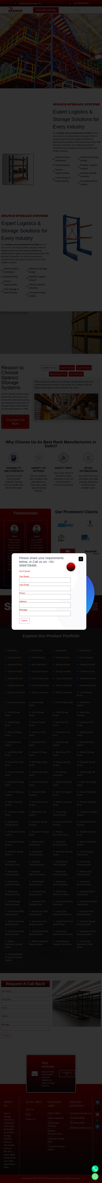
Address (22, 602)
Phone (22, 593)
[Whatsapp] (95, 1176)
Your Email (24, 585)
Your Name (24, 577)
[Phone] (95, 1168)
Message (23, 610)
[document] (51, 591)
